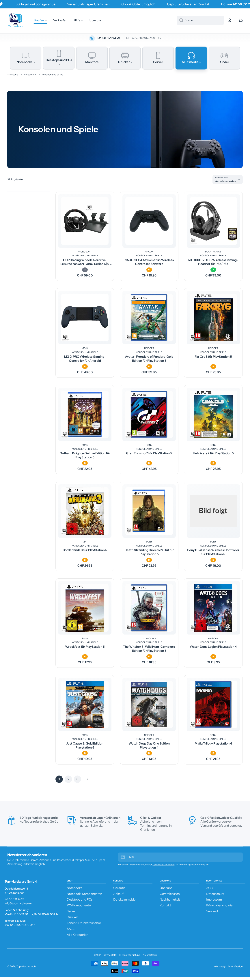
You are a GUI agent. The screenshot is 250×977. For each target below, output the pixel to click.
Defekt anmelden (125, 899)
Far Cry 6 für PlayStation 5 (213, 356)
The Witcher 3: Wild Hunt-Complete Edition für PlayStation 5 (149, 648)
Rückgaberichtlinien (220, 905)
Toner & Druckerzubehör (84, 923)
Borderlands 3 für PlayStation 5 (85, 550)
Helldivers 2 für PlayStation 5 (213, 453)
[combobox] (200, 20)
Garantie (119, 888)
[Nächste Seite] (85, 779)
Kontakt (165, 905)
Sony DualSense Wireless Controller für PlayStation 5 (213, 552)
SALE (71, 929)
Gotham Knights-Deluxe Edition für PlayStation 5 (85, 455)
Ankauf (118, 894)
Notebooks (74, 888)
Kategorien (30, 74)
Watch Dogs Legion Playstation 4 (213, 646)
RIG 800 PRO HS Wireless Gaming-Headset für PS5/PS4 (213, 262)
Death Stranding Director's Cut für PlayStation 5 (149, 552)
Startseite (12, 74)
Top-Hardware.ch (26, 966)
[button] (241, 20)
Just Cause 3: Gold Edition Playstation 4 (84, 745)
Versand (212, 911)
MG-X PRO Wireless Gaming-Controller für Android (85, 358)
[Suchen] (180, 20)
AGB (209, 888)
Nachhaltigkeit (170, 899)
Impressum (214, 899)
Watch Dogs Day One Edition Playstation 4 (149, 745)
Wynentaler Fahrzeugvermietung (122, 955)
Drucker (72, 917)
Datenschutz (215, 894)
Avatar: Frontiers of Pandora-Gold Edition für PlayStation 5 (149, 358)
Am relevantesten (225, 181)
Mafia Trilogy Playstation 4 (213, 743)
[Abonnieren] (238, 857)
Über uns (166, 888)
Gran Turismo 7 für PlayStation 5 (149, 453)
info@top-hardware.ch (19, 903)
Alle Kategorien (77, 934)
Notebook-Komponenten (84, 894)
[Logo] (15, 20)
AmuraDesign (150, 955)
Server (71, 911)
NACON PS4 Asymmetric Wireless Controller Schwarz (149, 262)
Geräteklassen (170, 894)
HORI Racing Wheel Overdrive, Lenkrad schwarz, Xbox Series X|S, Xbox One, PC (84, 262)
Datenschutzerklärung (163, 864)
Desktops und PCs (79, 899)
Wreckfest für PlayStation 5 (85, 646)
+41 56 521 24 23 (14, 899)
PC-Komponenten (79, 905)
